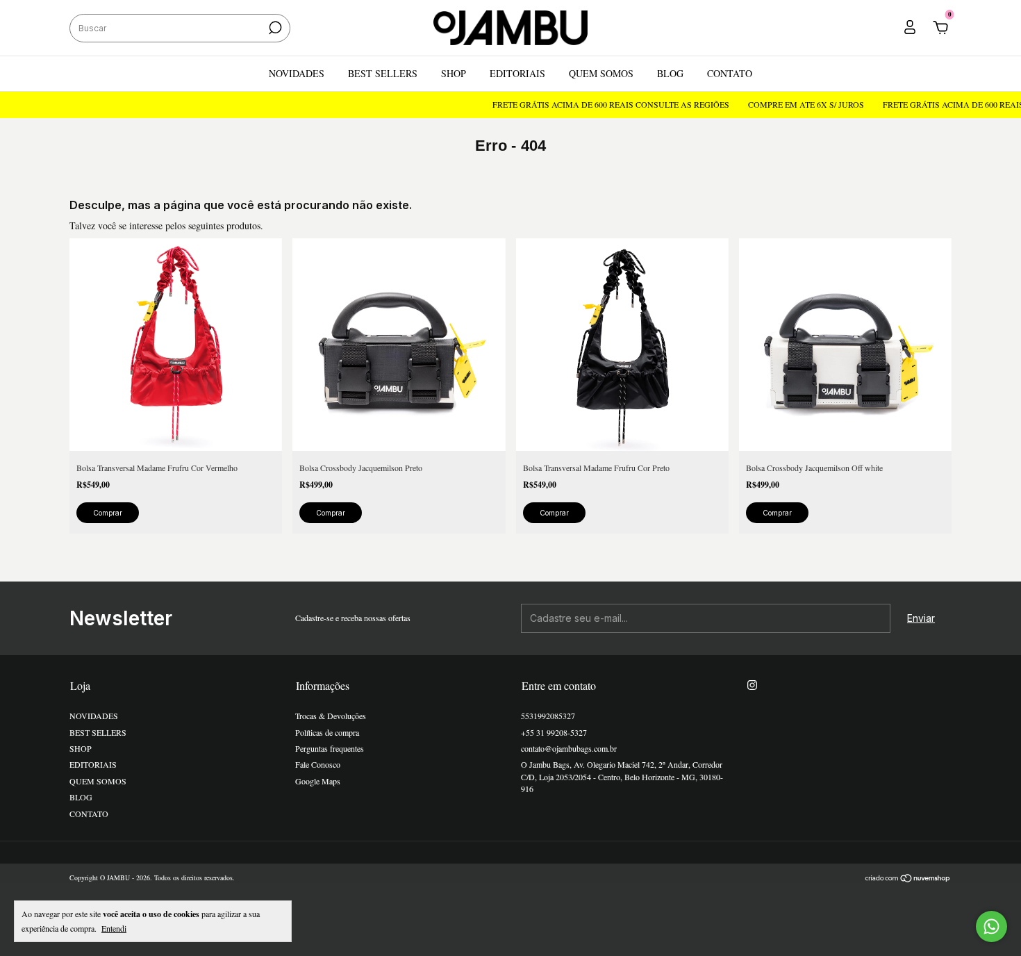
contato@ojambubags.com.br (569, 748)
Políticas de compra (327, 732)
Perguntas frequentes (329, 748)
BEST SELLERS (382, 73)
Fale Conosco (317, 764)
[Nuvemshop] (908, 879)
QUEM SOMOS (601, 73)
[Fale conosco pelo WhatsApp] (991, 926)
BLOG (670, 73)
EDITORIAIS (517, 73)
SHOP (453, 73)
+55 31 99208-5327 (554, 732)
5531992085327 (548, 715)
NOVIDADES (296, 73)
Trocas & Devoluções (330, 715)
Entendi (113, 928)
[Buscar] (274, 28)
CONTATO (729, 73)
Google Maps (317, 780)
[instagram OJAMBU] (752, 685)
